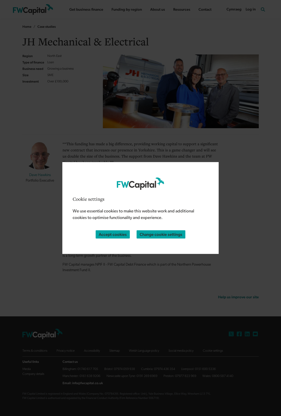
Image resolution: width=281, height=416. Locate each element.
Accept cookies (113, 234)
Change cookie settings (161, 234)
